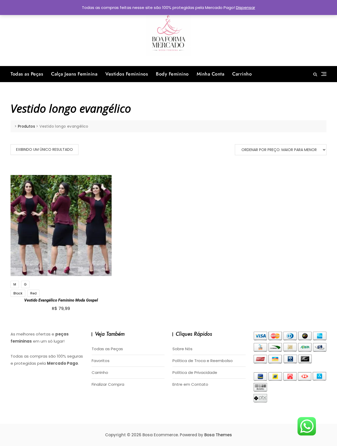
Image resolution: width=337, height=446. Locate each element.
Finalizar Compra (108, 384)
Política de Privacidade (194, 372)
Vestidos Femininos (126, 74)
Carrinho (242, 74)
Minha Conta (211, 74)
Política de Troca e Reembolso (202, 360)
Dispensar (245, 7)
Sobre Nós (182, 349)
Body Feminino (172, 74)
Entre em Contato (190, 384)
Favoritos (101, 360)
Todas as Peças (27, 74)
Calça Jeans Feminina (74, 74)
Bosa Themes (218, 435)
